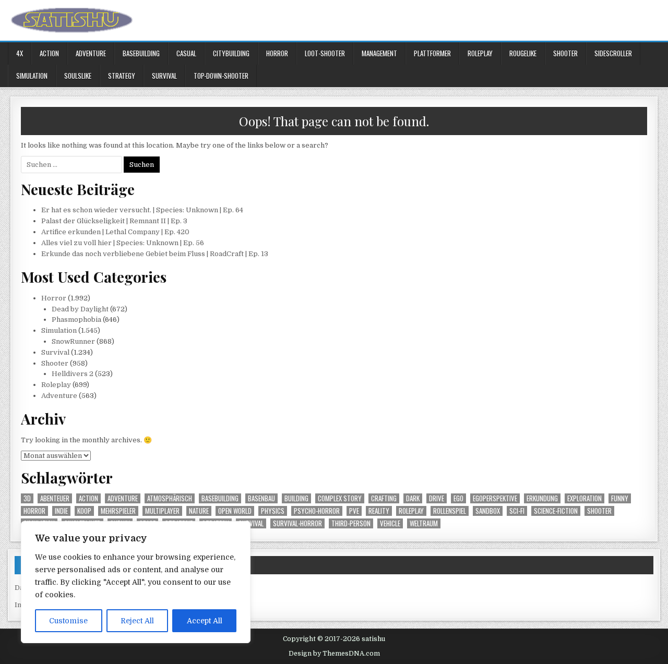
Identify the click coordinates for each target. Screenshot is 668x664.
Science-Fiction (556, 511)
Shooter (565, 53)
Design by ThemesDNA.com (334, 653)
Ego (458, 498)
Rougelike (522, 53)
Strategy (121, 75)
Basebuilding (141, 53)
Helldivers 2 (72, 374)
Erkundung (542, 498)
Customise (68, 621)
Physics (272, 511)
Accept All (204, 621)
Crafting (384, 498)
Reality (378, 511)
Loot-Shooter (325, 53)
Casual (186, 53)
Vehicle (390, 523)
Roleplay (480, 53)
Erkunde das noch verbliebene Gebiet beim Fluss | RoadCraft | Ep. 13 (154, 254)
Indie (61, 511)
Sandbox (487, 511)
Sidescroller (613, 53)
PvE (354, 511)
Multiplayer (162, 511)
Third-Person (351, 523)
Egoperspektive (495, 498)
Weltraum (424, 523)
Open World (235, 511)
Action (49, 53)
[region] (135, 582)
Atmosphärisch (169, 498)
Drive (436, 498)
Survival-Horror (297, 523)
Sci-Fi (516, 511)
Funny (619, 498)
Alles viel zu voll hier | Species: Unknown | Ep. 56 (122, 243)
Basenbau (261, 498)
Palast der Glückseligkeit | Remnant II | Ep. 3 (114, 221)
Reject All (137, 621)
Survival (164, 75)
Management (379, 53)
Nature (199, 511)
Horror (277, 53)
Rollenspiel (449, 511)
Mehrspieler (118, 511)
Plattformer (432, 53)
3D (27, 498)
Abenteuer (54, 498)
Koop (84, 511)
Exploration (584, 498)
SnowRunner (73, 341)
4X (19, 53)
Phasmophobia (76, 319)
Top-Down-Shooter (221, 75)
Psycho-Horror (317, 511)
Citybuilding (231, 53)
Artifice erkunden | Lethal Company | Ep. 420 (115, 232)
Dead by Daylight (80, 309)
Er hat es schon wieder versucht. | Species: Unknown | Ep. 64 (142, 210)
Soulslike (77, 75)
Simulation (31, 75)
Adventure (91, 53)
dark (413, 498)
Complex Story (340, 498)
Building (296, 498)
